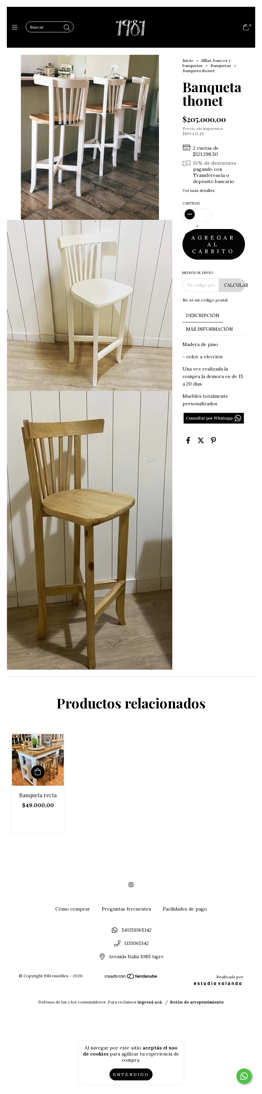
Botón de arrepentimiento (197, 1002)
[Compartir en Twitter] (200, 440)
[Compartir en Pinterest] (213, 440)
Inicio (188, 60)
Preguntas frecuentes (126, 909)
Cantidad (191, 203)
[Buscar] (67, 27)
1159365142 (136, 944)
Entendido (131, 1074)
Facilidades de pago (185, 909)
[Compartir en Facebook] (188, 440)
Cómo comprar (72, 909)
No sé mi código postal (205, 300)
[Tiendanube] (131, 977)
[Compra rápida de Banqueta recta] (38, 772)
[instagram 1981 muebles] (131, 885)
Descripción (202, 315)
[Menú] (16, 27)
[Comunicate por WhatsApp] (244, 1076)
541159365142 (136, 930)
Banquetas (220, 65)
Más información (209, 329)
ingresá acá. (150, 1002)
